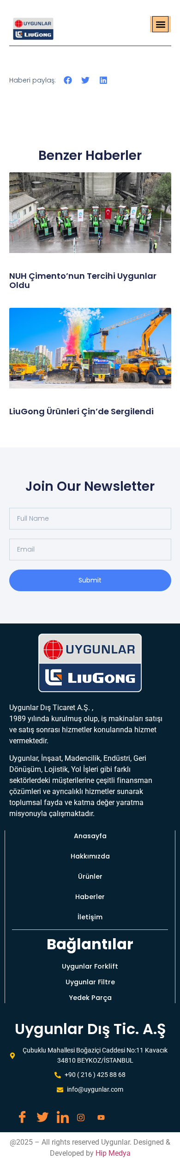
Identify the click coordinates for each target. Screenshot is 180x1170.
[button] (160, 24)
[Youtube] (100, 1113)
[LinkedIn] (59, 1113)
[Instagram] (79, 1113)
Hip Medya (113, 1153)
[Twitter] (39, 1113)
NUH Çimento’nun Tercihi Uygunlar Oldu (82, 280)
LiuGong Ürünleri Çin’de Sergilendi (81, 411)
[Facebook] (18, 1113)
